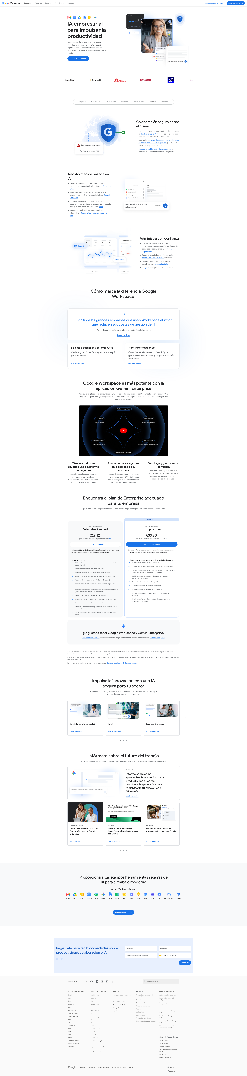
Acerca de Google (103, 1067)
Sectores (48, 3)
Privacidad (83, 1067)
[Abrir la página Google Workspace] (11, 3)
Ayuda (131, 1067)
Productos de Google (119, 1067)
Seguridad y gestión (98, 991)
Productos (38, 3)
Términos (92, 1067)
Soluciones (27, 3)
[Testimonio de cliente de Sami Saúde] (156, 80)
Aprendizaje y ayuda (166, 991)
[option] (82, 102)
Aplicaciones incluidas (76, 991)
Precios (61, 3)
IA (55, 3)
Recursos (71, 3)
